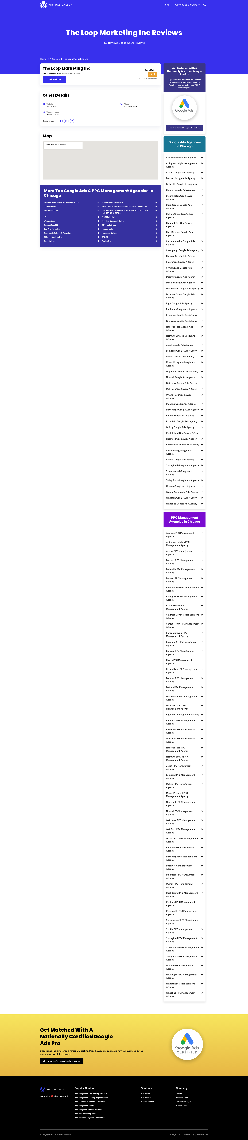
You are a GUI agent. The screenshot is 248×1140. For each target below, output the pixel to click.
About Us (179, 1093)
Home (43, 58)
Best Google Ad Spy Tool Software (88, 1109)
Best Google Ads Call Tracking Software (91, 1093)
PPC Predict (146, 1097)
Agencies (55, 58)
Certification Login (183, 1101)
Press (166, 4)
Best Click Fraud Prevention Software (90, 1101)
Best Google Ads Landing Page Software (91, 1097)
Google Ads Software (186, 4)
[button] (204, 5)
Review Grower (147, 1101)
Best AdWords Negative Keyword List (90, 1117)
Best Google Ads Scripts (84, 1105)
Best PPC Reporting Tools (85, 1113)
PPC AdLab (145, 1093)
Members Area (182, 1097)
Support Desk (181, 1105)
